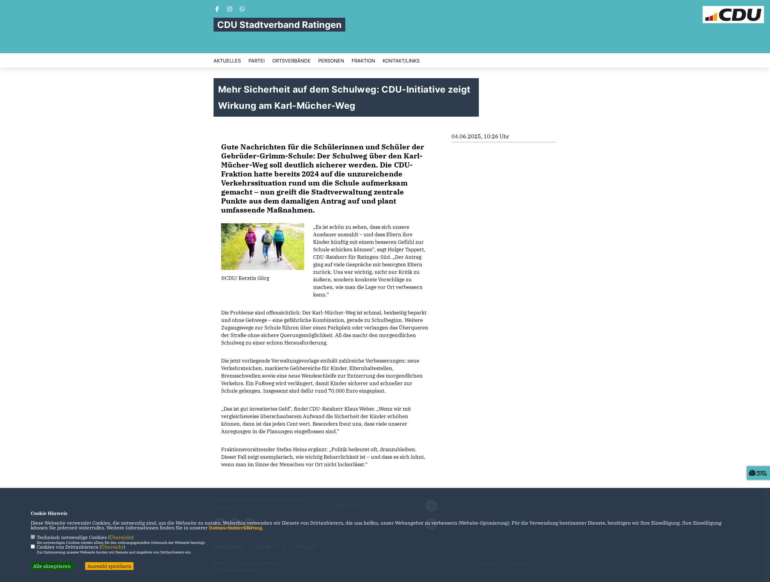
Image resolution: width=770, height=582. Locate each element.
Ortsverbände (291, 60)
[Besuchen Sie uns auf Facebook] (217, 9)
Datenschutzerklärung (235, 528)
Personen (331, 60)
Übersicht (120, 537)
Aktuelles (227, 60)
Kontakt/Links (401, 60)
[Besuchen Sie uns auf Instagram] (229, 9)
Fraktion (363, 60)
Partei (256, 60)
